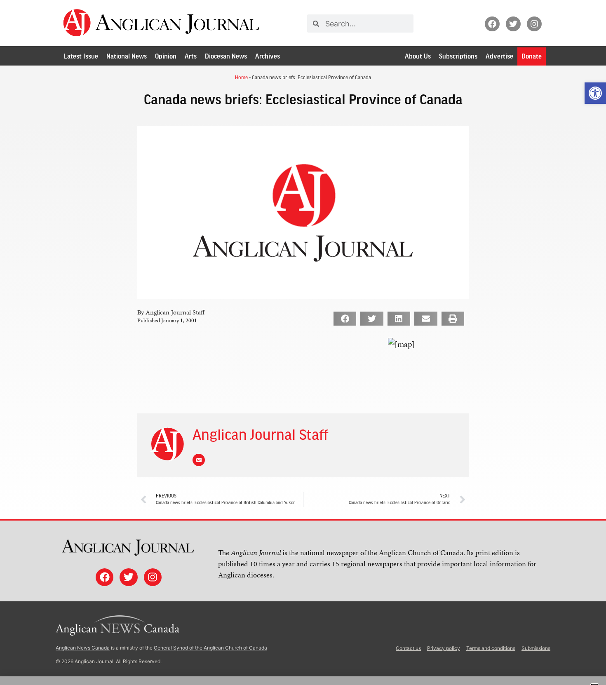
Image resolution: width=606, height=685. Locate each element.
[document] (303, 342)
